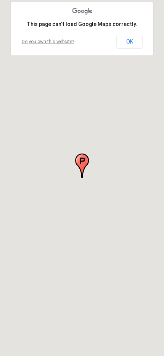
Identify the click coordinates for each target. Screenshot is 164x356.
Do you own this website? (48, 41)
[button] (82, 165)
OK (129, 42)
